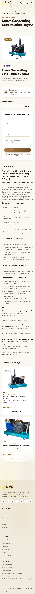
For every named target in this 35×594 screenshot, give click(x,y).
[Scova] (8, 66)
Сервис (4, 524)
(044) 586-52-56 (7, 565)
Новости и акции (7, 515)
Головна (4, 11)
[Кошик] (24, 3)
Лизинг (4, 521)
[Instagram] (8, 501)
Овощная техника (7, 555)
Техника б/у (5, 540)
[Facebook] (3, 501)
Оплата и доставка (7, 518)
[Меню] (31, 3)
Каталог (11, 11)
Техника (4, 552)
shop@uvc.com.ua (7, 571)
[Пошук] (20, 3)
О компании (5, 527)
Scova (5, 392)
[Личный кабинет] (28, 3)
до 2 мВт (17, 11)
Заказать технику (17, 411)
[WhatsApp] (30, 501)
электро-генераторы (9, 354)
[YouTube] (12, 501)
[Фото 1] (17, 58)
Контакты (4, 530)
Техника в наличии (7, 543)
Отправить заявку (17, 150)
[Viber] (26, 501)
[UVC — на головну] (6, 3)
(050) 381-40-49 (7, 568)
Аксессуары (5, 549)
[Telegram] (21, 501)
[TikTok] (17, 501)
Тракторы (5, 546)
